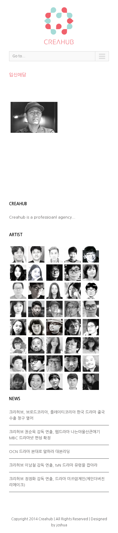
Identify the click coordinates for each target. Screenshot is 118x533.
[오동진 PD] (54, 272)
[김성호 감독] (73, 291)
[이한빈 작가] (73, 254)
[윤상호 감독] (36, 345)
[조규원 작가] (54, 363)
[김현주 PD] (18, 309)
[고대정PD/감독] (73, 382)
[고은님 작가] (91, 272)
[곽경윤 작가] (36, 291)
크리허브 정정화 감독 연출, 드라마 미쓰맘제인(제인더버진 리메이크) (57, 482)
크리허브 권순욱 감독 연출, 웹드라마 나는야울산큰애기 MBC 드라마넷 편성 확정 (54, 435)
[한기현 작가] (18, 382)
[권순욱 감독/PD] (91, 382)
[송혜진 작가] (18, 345)
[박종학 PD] (54, 382)
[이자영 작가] (36, 327)
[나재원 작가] (36, 272)
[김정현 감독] (36, 254)
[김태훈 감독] (54, 309)
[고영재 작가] (73, 272)
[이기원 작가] (73, 345)
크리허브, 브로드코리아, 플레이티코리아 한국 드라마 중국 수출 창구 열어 (57, 415)
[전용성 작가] (18, 363)
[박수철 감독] (73, 309)
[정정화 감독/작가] (36, 363)
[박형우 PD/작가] (54, 254)
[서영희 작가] (18, 272)
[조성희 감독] (73, 363)
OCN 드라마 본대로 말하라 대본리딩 (39, 452)
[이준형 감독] (54, 327)
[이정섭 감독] (18, 254)
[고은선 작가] (18, 291)
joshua (61, 525)
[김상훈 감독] (91, 254)
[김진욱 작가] (91, 291)
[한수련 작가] (36, 382)
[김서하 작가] (54, 291)
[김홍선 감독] (36, 309)
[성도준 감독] (73, 327)
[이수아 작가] (18, 327)
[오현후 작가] (54, 345)
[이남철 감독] (91, 309)
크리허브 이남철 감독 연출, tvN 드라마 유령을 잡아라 (53, 465)
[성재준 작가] (91, 327)
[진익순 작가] (91, 363)
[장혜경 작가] (91, 345)
